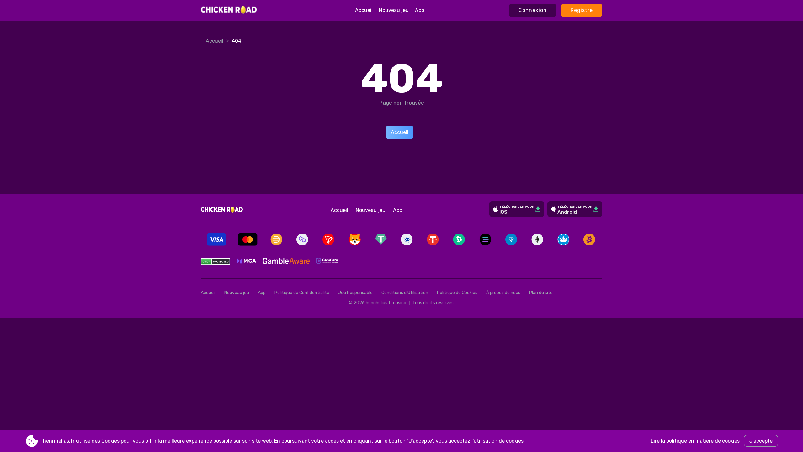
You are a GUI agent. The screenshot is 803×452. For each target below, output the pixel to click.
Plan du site (541, 292)
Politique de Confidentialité (301, 292)
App (419, 10)
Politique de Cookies (457, 292)
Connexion (532, 10)
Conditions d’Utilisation (404, 292)
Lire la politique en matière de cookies (695, 441)
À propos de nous (503, 292)
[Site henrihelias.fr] (229, 10)
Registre (582, 10)
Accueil (364, 10)
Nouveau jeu (394, 10)
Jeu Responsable (355, 292)
